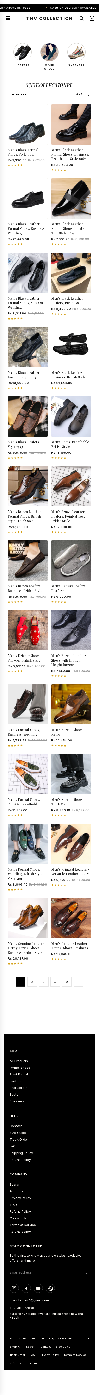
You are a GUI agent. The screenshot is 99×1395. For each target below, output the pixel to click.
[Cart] (92, 18)
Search (15, 1184)
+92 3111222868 (22, 1308)
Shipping (32, 1363)
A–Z (79, 94)
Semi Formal (19, 1074)
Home (85, 1338)
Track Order (19, 1139)
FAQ (13, 1146)
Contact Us (18, 1218)
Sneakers (17, 1101)
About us (16, 1191)
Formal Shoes (20, 1067)
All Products (19, 1061)
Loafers (15, 1081)
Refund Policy (20, 1160)
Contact (16, 1126)
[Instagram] (14, 1288)
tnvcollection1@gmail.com (29, 1300)
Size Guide (18, 1133)
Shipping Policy (21, 1153)
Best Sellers (19, 1088)
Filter (21, 94)
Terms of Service (23, 1225)
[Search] (81, 18)
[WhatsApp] (50, 1288)
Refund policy (20, 1231)
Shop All (15, 1346)
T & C (14, 1204)
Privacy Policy (20, 1198)
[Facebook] (26, 1288)
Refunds (15, 1363)
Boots (14, 1094)
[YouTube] (38, 1288)
